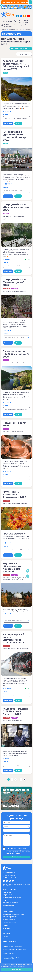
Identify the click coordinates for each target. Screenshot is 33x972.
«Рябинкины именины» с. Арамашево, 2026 (14, 494)
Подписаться (16, 856)
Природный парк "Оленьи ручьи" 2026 (14, 282)
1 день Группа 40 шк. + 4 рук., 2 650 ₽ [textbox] (14, 337)
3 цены (5, 262)
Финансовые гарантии (9, 941)
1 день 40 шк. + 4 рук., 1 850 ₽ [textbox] (12, 266)
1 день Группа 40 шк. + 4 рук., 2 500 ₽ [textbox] (14, 765)
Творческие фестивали (10, 917)
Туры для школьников (9, 922)
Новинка (5, 72)
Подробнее (8, 123)
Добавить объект (8, 953)
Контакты (26, 2)
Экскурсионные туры (9, 919)
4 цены (5, 187)
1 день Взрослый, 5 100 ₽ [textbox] (11, 695)
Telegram (17, 16)
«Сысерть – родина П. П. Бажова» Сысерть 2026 (15, 711)
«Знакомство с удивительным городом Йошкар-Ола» (14, 135)
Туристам (20, 2)
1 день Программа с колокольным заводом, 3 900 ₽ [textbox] (17, 409)
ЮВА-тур (7, 14)
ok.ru (24, 16)
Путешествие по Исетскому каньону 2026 (16, 354)
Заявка (18, 123)
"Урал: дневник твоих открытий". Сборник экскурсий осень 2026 (16, 65)
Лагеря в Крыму (7, 900)
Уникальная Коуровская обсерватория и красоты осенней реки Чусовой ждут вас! (15, 610)
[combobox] (24, 54)
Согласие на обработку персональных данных (14, 950)
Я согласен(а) (16, 969)
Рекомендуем (6, 288)
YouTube (28, 16)
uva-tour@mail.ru (8, 21)
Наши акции (6, 939)
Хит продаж (6, 213)
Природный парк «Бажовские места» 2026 (16, 207)
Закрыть (1, 5)
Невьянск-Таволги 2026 (15, 424)
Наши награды (7, 944)
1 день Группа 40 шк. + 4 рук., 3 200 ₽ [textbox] (14, 549)
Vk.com (21, 16)
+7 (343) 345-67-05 (22, 20)
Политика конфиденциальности (12, 946)
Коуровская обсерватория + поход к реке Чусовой (13, 567)
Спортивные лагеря (8, 905)
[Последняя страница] (24, 779)
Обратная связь (27, 571)
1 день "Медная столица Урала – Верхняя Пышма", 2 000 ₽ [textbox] (17, 118)
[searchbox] (10, 830)
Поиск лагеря (7, 892)
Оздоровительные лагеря (10, 902)
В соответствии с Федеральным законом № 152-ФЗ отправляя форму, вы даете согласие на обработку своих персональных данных (18, 850)
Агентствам (12, 2)
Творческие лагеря (8, 908)
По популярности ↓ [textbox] (23, 54)
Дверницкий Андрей (8, 958)
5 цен (5, 691)
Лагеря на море (7, 895)
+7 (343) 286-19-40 (22, 22)
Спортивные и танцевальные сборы (13, 914)
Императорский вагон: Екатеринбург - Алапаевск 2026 (13, 638)
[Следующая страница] (21, 779)
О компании (5, 2)
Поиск (27, 576)
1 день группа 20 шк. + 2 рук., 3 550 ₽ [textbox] (14, 478)
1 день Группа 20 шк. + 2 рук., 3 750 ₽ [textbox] (14, 620)
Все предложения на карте (19, 48)
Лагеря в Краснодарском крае (12, 897)
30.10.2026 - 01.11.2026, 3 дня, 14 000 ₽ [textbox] (14, 190)
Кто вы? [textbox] (6, 826)
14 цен (5, 114)
